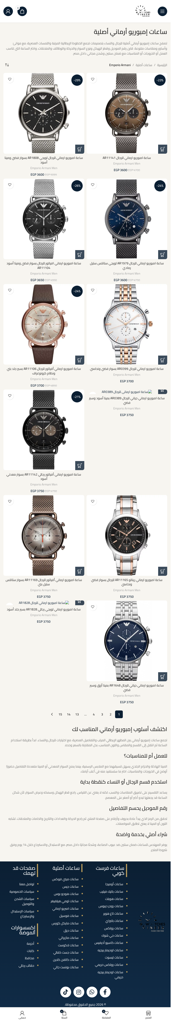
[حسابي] (8, 11)
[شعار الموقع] (143, 11)
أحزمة (30, 944)
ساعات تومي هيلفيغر (65, 901)
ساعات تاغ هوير (113, 913)
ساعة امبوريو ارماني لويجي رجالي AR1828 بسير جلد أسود (44, 609)
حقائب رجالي (26, 965)
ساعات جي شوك (112, 935)
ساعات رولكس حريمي (109, 965)
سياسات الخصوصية (22, 891)
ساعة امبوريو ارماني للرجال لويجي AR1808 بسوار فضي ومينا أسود (44, 160)
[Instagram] (78, 992)
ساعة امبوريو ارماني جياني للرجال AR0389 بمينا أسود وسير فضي (127, 400)
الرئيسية (162, 64)
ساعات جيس (71, 886)
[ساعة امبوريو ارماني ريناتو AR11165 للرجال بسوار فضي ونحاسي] (127, 535)
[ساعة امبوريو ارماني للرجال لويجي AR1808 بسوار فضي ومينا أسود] (43, 113)
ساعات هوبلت (114, 899)
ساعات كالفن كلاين (66, 960)
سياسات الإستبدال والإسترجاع (22, 913)
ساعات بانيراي (114, 921)
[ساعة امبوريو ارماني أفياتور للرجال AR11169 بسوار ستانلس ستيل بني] (43, 535)
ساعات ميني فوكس (65, 879)
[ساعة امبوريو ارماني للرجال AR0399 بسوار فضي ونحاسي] (127, 324)
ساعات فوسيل (69, 916)
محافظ (29, 958)
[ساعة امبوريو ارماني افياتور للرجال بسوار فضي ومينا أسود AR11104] (43, 219)
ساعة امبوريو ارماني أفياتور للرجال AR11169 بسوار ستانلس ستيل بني (44, 582)
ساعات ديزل (71, 930)
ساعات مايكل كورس (65, 923)
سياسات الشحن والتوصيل (24, 901)
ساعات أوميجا (114, 884)
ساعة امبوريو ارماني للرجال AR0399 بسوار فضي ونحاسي (127, 369)
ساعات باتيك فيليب (111, 891)
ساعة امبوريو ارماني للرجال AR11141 (127, 158)
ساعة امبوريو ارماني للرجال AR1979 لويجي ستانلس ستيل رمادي (127, 265)
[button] (162, 149)
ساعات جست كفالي (66, 952)
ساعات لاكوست (68, 945)
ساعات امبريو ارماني (65, 908)
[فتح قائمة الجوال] (162, 11)
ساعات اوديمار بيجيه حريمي (110, 974)
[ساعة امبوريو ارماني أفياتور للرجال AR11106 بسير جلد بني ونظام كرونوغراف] (43, 324)
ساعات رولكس (113, 928)
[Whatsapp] (92, 992)
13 (77, 714)
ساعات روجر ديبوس (111, 906)
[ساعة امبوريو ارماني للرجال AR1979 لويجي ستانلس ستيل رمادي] (127, 219)
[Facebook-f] (105, 992)
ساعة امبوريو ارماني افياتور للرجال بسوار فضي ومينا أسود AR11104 (44, 265)
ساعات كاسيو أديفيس (108, 943)
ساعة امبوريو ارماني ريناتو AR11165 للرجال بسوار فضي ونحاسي (126, 582)
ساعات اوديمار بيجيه (110, 950)
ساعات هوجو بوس (66, 894)
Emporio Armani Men (126, 163)
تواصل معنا (26, 884)
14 (68, 714)
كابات (30, 951)
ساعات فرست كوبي (110, 870)
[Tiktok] (65, 992)
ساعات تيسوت (114, 957)
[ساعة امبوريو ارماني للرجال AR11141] (127, 113)
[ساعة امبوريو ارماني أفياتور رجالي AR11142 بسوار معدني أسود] (43, 430)
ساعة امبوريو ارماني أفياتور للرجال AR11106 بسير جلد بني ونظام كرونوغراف (44, 371)
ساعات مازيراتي (69, 938)
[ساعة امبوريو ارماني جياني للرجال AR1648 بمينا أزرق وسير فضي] (127, 640)
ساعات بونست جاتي (66, 967)
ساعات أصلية (144, 64)
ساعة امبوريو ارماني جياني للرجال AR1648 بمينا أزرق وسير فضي (127, 687)
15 (60, 714)
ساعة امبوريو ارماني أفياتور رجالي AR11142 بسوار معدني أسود (43, 476)
